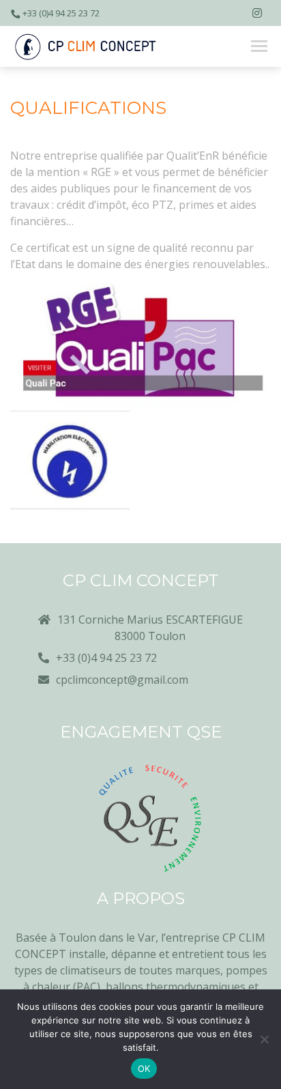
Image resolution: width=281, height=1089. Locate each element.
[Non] (264, 1039)
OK (144, 1068)
